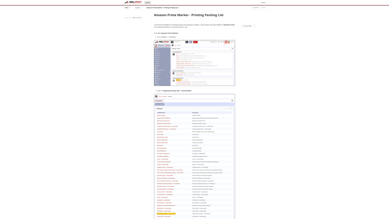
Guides (147, 3)
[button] (194, 63)
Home (263, 3)
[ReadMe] (137, 17)
